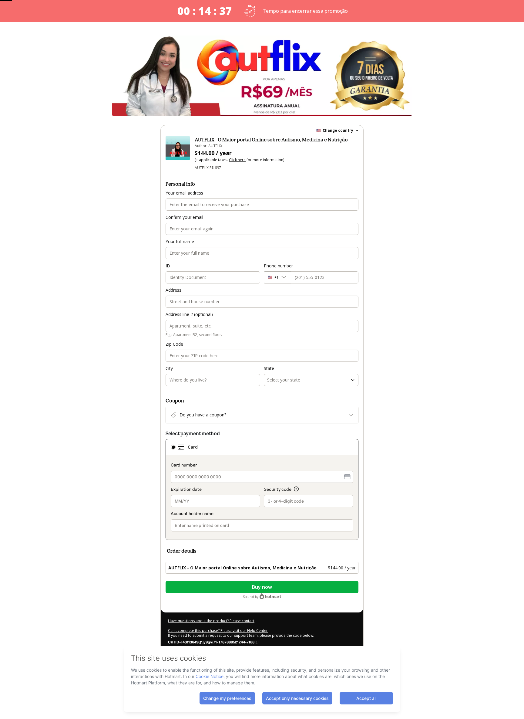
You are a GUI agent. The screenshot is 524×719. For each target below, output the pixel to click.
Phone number (278, 266)
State (269, 368)
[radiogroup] (262, 489)
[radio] (173, 447)
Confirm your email (184, 217)
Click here (237, 159)
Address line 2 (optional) (189, 314)
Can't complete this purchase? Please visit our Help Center (218, 630)
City (169, 368)
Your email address (184, 193)
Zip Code (174, 344)
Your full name (180, 241)
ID (168, 266)
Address (173, 290)
